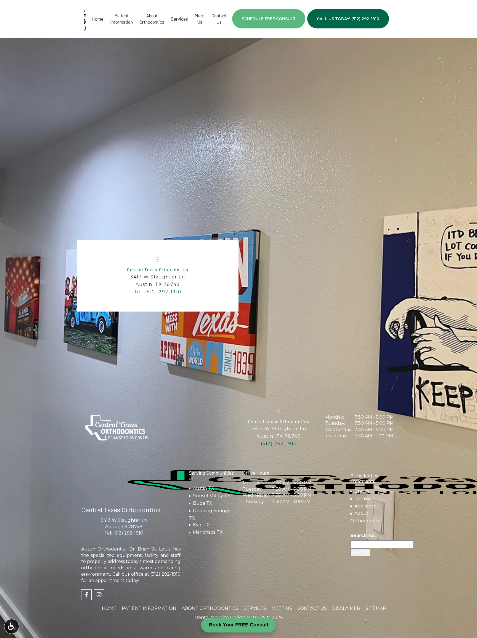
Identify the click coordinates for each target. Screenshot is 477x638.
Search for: (363, 535)
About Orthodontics (210, 608)
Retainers (364, 498)
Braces (361, 491)
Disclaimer (346, 608)
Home (98, 19)
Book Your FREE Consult (238, 625)
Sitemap (375, 608)
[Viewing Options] (11, 626)
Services (179, 19)
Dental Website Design (220, 617)
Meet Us (281, 608)
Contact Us (312, 608)
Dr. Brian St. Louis (149, 549)
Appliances (366, 506)
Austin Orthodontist (103, 549)
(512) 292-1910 (128, 533)
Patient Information (149, 608)
